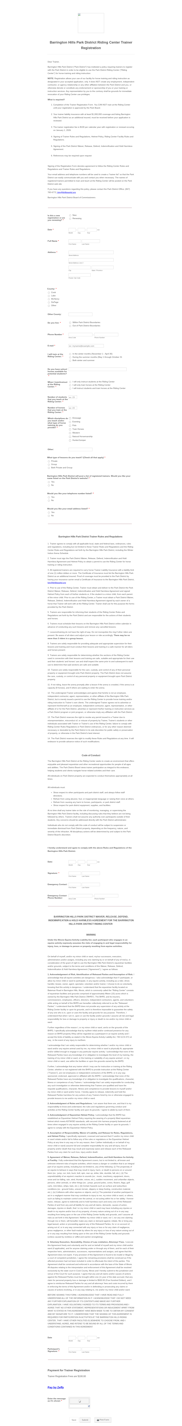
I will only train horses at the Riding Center (91, 385)
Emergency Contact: (57, 884)
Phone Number (55, 334)
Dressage (76, 418)
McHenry (55, 299)
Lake (53, 295)
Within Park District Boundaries (86, 322)
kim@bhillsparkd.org (66, 192)
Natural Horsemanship (82, 436)
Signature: (53, 873)
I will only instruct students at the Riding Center (94, 382)
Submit (85, 1420)
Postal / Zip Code (74, 278)
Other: (51, 449)
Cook (53, 292)
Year (88, 233)
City (70, 270)
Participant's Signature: (54, 1350)
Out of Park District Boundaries (86, 325)
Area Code (72, 337)
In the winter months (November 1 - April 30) (92, 354)
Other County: (54, 314)
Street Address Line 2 (76, 263)
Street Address (74, 255)
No (52, 485)
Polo (74, 425)
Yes (52, 482)
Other (53, 305)
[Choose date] (98, 229)
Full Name (53, 241)
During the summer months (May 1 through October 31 (97, 357)
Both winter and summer (84, 360)
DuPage (54, 302)
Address (52, 252)
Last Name (85, 244)
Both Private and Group (61, 467)
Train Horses (78, 429)
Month (71, 233)
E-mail (51, 346)
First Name (72, 244)
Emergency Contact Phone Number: (57, 896)
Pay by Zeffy (56, 1387)
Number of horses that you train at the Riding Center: (57, 410)
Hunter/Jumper (79, 440)
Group (54, 464)
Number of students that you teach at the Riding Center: (58, 399)
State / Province (97, 270)
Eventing (76, 421)
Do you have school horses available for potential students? (57, 372)
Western (76, 433)
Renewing (77, 218)
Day (79, 233)
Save (74, 1420)
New (74, 215)
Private (54, 461)
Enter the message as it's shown (57, 1399)
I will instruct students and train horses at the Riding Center (99, 388)
